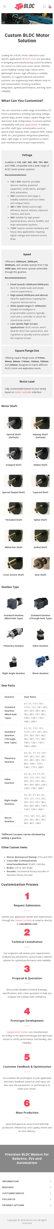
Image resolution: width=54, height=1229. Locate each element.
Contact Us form (23, 920)
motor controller (23, 392)
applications (31, 124)
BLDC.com (30, 58)
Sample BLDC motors (18, 1031)
